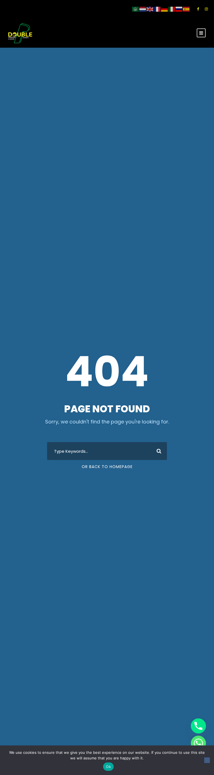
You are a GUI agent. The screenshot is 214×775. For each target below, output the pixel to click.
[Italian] (172, 9)
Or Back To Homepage (107, 466)
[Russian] (179, 9)
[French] (157, 9)
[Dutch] (143, 9)
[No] (207, 760)
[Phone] (198, 725)
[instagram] (206, 9)
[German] (164, 9)
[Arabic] (135, 9)
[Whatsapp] (198, 743)
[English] (150, 9)
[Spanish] (186, 9)
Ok (108, 766)
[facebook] (198, 9)
